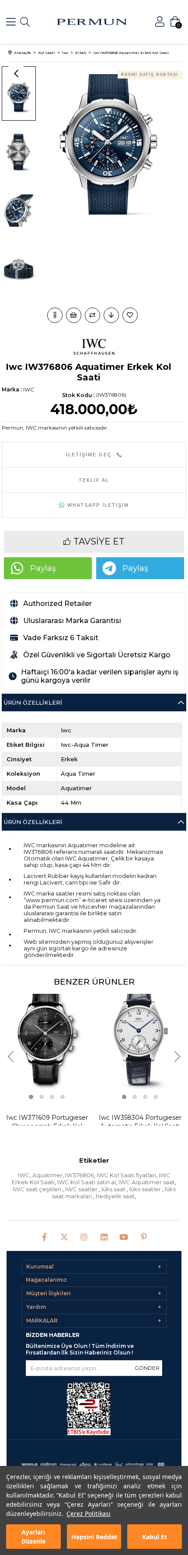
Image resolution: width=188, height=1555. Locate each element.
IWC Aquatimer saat (146, 1182)
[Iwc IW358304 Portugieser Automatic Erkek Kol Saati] (140, 1035)
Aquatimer (47, 1175)
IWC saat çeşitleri (38, 1189)
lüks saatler (145, 1189)
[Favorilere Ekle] (130, 315)
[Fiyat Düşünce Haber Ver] (111, 315)
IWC (24, 1175)
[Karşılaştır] (92, 315)
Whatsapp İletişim (98, 505)
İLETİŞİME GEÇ (89, 454)
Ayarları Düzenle (33, 1536)
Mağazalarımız (46, 1279)
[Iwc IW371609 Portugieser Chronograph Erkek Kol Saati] (46, 1035)
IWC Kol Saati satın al (86, 1182)
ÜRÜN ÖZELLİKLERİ (33, 821)
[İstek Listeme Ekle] (73, 315)
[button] (31, 1097)
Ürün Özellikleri (33, 702)
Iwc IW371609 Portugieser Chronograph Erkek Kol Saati (47, 1122)
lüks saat (114, 1189)
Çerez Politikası (88, 1513)
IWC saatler (82, 1189)
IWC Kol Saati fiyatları (126, 1175)
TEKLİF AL (94, 480)
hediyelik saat (115, 1196)
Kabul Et (154, 1537)
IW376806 (79, 1175)
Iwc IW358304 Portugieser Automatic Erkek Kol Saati (140, 1122)
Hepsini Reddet (94, 1537)
